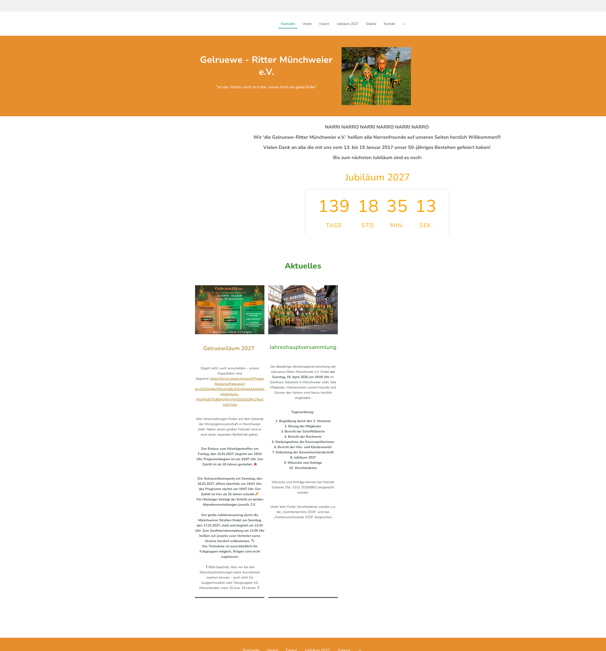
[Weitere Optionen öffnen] (404, 23)
